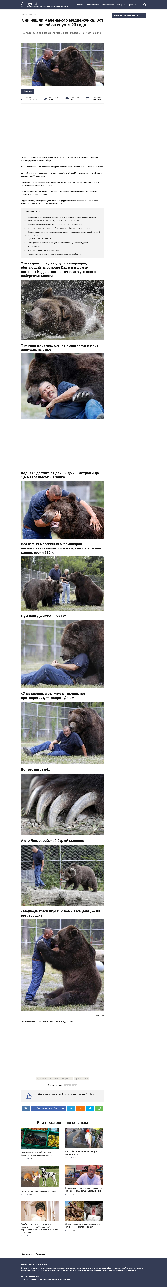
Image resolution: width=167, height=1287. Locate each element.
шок (86, 1079)
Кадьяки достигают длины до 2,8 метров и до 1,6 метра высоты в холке (59, 228)
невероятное (67, 1079)
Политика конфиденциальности (33, 1279)
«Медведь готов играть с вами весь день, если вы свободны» (54, 254)
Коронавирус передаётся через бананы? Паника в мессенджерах (37, 1153)
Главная (79, 5)
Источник (100, 1015)
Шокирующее (108, 5)
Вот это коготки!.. (35, 247)
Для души (27, 91)
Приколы (132, 5)
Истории (121, 5)
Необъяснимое (92, 5)
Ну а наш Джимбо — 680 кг (39, 239)
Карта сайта (27, 1254)
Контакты (40, 1254)
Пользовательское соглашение (58, 1279)
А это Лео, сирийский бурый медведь (44, 250)
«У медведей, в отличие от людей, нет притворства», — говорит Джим (58, 243)
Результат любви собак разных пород (38, 1191)
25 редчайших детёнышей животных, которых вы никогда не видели (82, 1225)
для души (42, 1079)
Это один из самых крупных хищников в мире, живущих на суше (55, 224)
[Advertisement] (62, 129)
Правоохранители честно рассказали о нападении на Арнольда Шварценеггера (83, 1189)
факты (78, 1079)
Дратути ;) (29, 4)
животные (54, 1079)
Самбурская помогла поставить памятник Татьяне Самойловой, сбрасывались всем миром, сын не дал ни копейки (39, 1228)
